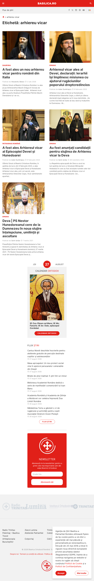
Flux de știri (7, 10)
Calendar (47, 271)
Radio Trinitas (8, 530)
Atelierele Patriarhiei (34, 533)
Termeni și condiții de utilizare (31, 554)
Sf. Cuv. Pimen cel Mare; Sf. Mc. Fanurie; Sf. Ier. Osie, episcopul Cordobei (44, 325)
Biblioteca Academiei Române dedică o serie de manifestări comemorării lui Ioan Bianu (46, 385)
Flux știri (47, 422)
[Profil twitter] (72, 10)
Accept (61, 573)
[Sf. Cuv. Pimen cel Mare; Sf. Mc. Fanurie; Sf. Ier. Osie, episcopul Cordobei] (47, 297)
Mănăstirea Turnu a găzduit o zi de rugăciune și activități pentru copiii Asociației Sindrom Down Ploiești (43, 411)
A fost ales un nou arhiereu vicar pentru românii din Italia (23, 73)
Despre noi (14, 554)
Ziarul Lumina (31, 530)
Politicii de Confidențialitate (68, 566)
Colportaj (29, 539)
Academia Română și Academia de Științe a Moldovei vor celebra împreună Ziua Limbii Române (46, 398)
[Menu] (3, 3)
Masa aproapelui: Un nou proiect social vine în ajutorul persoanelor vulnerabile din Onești (45, 366)
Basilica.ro (47, 3)
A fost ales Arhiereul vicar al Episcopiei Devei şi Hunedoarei (22, 151)
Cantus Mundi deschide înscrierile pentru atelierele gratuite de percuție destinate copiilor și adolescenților (46, 353)
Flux (33, 345)
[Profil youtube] (84, 10)
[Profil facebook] (69, 10)
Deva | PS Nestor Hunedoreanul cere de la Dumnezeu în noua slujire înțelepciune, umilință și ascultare (22, 228)
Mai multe (81, 573)
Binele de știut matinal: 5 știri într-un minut (47, 376)
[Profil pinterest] (80, 10)
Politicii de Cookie (73, 563)
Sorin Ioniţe (62, 160)
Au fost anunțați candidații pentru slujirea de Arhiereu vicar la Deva (70, 151)
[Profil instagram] (76, 10)
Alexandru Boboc (17, 82)
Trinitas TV (52, 530)
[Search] (90, 3)
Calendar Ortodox (47, 333)
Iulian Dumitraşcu (64, 89)
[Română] (90, 10)
